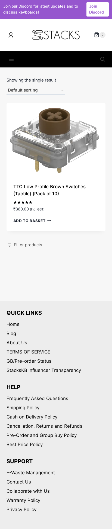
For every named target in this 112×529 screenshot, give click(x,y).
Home (13, 324)
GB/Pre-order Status (29, 361)
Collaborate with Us (28, 491)
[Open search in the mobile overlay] (102, 59)
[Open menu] (12, 59)
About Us (17, 342)
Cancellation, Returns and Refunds (44, 426)
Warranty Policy (23, 500)
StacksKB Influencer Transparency (44, 370)
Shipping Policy (23, 407)
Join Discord (96, 9)
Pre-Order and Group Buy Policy (42, 435)
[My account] (11, 35)
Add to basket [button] (29, 221)
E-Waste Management (31, 472)
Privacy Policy (21, 509)
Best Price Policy (25, 444)
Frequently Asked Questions (37, 398)
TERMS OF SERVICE (28, 352)
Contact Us (19, 482)
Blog (11, 333)
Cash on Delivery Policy (32, 417)
